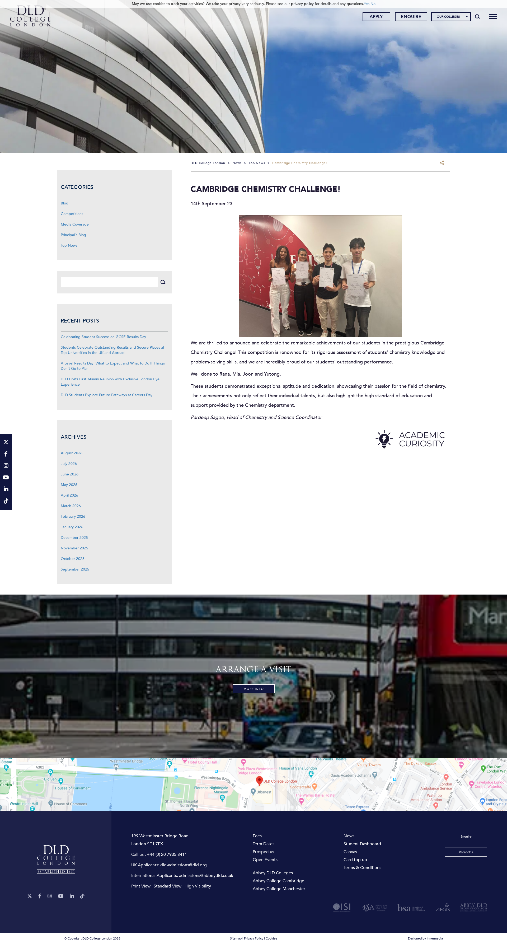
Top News (69, 245)
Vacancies (466, 852)
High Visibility (198, 886)
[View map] (253, 784)
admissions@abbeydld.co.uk (206, 875)
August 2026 (71, 453)
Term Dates (263, 844)
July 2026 (69, 463)
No (372, 3)
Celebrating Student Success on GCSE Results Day (103, 336)
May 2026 (69, 484)
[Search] (477, 16)
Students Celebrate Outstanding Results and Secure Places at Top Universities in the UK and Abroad (112, 350)
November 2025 (74, 548)
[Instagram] (49, 896)
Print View (141, 886)
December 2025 (74, 537)
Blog (64, 203)
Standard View (167, 886)
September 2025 (75, 569)
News (349, 836)
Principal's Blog (73, 234)
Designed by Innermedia (425, 938)
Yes (366, 3)
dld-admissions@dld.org (183, 865)
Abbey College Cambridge (278, 881)
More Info (253, 689)
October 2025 (72, 558)
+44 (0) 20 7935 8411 (167, 854)
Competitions (72, 213)
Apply (376, 17)
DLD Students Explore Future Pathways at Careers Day (106, 395)
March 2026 (71, 505)
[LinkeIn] (72, 896)
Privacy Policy (253, 938)
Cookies (271, 938)
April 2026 (69, 495)
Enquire (411, 17)
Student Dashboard (362, 844)
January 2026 (72, 527)
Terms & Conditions (362, 868)
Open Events (265, 860)
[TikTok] (82, 896)
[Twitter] (30, 896)
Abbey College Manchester (279, 889)
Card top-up (355, 860)
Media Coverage (75, 224)
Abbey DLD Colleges (273, 873)
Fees (257, 836)
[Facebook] (40, 896)
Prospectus (263, 852)
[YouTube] (60, 896)
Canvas (350, 852)
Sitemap (236, 938)
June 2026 (69, 474)
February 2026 (73, 516)
